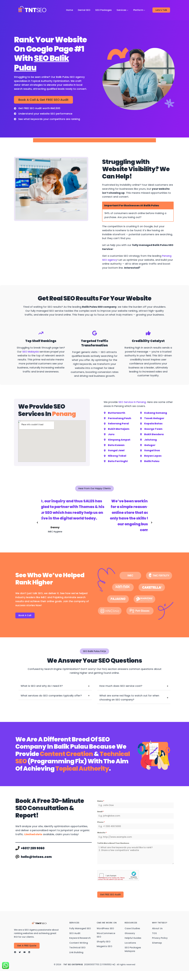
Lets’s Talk (161, 10)
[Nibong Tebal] (115, 456)
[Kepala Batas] (151, 424)
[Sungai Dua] (150, 450)
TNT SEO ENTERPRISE (73, 964)
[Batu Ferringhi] (116, 461)
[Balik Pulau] (149, 461)
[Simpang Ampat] (117, 440)
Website (102, 832)
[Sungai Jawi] (114, 450)
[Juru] (109, 434)
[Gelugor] (147, 445)
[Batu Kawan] (114, 445)
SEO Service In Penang (132, 402)
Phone (101, 822)
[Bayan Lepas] (151, 456)
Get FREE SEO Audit (110, 894)
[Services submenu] (127, 10)
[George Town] (151, 429)
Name (100, 801)
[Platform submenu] (144, 10)
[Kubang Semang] (153, 413)
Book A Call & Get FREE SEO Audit (43, 100)
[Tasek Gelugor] (152, 418)
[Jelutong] (148, 440)
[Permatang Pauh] (117, 418)
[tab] (55, 686)
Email (100, 811)
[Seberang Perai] (116, 424)
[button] (37, 522)
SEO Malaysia (30, 351)
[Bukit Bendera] (152, 434)
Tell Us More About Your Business (113, 843)
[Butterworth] (114, 413)
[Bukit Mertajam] (116, 429)
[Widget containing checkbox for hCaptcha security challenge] (118, 875)
